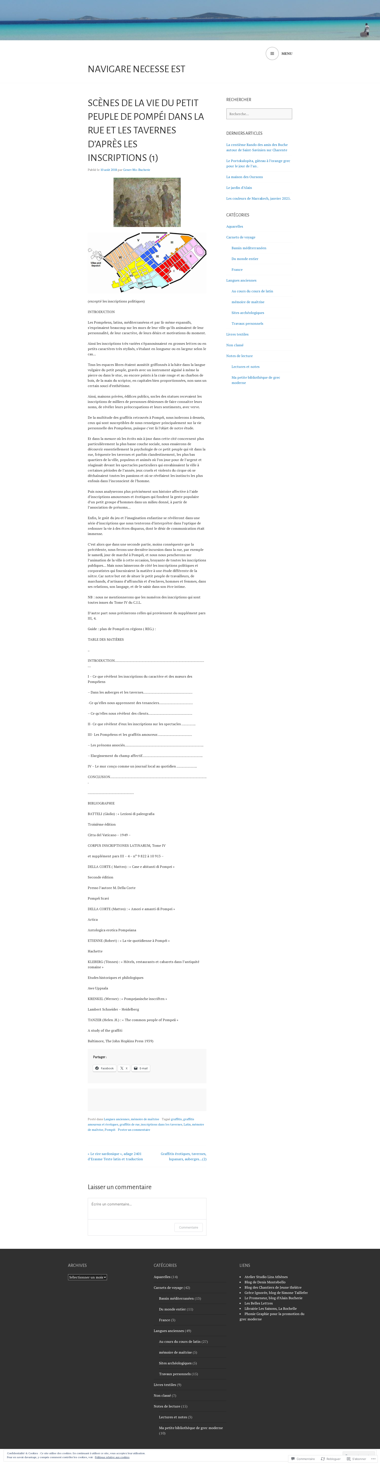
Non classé (234, 345)
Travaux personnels (247, 323)
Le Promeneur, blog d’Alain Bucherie (273, 1297)
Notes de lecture (239, 355)
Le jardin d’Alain (239, 187)
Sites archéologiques (248, 312)
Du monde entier (245, 258)
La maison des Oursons (244, 176)
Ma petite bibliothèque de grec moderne (191, 1427)
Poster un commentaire (134, 1129)
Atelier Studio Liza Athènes (266, 1276)
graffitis (176, 1119)
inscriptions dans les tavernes (161, 1124)
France (237, 269)
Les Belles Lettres (259, 1303)
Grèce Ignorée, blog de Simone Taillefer (276, 1292)
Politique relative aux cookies (112, 1457)
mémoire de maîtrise (145, 1119)
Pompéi (110, 1129)
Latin (187, 1124)
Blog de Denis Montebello (265, 1282)
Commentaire (188, 1227)
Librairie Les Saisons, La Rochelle (271, 1308)
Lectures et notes (245, 366)
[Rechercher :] (259, 113)
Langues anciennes (117, 1119)
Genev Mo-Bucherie (136, 170)
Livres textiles (237, 334)
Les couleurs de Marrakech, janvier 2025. (258, 198)
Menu (286, 53)
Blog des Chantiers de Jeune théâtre (273, 1287)
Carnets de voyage (240, 237)
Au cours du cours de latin (252, 291)
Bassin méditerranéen (249, 247)
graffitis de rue (130, 1124)
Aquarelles (234, 226)
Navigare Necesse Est (136, 69)
